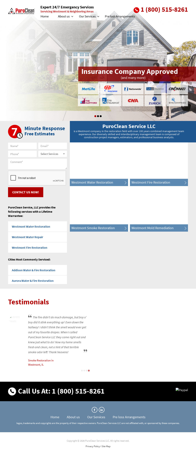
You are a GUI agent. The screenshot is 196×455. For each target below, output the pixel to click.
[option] (98, 60)
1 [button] (95, 116)
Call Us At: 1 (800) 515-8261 (61, 390)
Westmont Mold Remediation (152, 228)
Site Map (106, 446)
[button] (72, 16)
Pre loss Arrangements (120, 16)
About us (64, 16)
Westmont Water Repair (27, 237)
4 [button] (89, 370)
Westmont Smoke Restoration (93, 228)
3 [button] (101, 116)
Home (45, 16)
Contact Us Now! (25, 192)
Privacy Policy (93, 446)
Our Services (87, 16)
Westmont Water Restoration (31, 226)
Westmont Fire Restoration (29, 247)
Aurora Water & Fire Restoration (33, 281)
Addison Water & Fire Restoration (33, 270)
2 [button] (84, 370)
